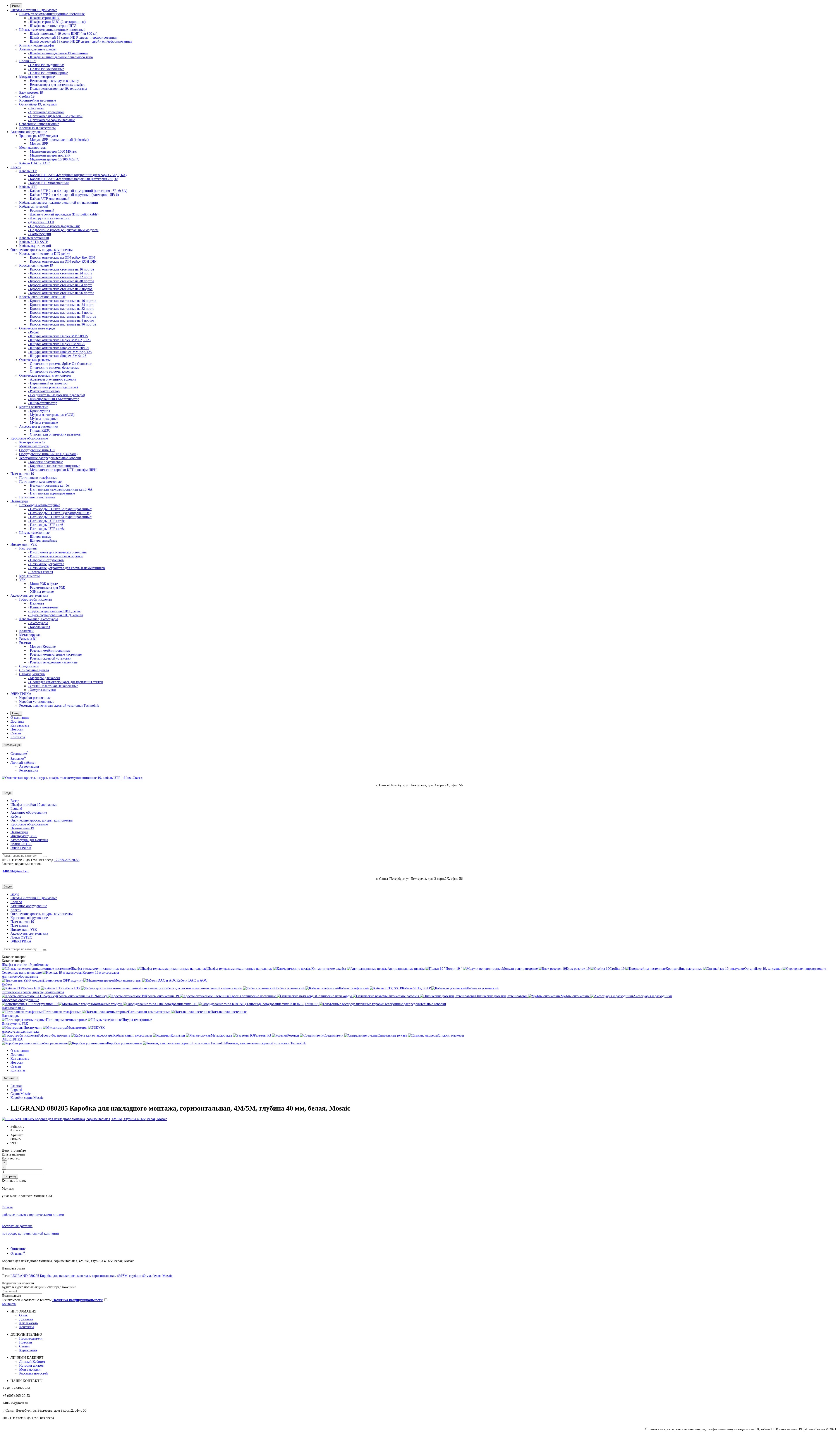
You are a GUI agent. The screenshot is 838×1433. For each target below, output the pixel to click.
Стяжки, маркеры (32, 674)
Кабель (15, 167)
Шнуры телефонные (34, 532)
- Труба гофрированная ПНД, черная (55, 615)
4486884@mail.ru (16, 871)
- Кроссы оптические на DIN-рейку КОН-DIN (62, 261)
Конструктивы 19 (32, 442)
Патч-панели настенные (37, 497)
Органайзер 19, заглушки (38, 104)
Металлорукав (30, 635)
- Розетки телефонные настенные (52, 662)
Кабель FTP (28, 171)
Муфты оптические (33, 407)
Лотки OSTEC (21, 844)
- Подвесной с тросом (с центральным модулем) (63, 230)
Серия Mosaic (20, 1093)
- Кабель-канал (39, 627)
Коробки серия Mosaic (26, 1097)
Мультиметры (29, 576)
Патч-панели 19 (22, 473)
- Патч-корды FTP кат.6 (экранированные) (59, 513)
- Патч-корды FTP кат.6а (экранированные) (60, 517)
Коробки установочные (36, 701)
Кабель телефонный (34, 238)
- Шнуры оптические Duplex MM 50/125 (58, 336)
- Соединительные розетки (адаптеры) (56, 395)
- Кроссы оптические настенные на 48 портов (62, 316)
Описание (18, 1248)
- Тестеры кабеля (40, 572)
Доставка (17, 721)
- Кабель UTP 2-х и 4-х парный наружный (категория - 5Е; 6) (73, 194)
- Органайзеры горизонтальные (51, 120)
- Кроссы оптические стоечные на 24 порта (60, 273)
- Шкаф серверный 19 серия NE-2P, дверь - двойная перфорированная (80, 41)
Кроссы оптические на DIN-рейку (44, 253)
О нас (23, 1315)
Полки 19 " (27, 61)
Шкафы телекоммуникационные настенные (52, 14)
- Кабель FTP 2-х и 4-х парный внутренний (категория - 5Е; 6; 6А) (77, 175)
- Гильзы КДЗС (39, 430)
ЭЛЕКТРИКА (20, 694)
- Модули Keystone (42, 646)
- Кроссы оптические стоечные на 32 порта (60, 277)
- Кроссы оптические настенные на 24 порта (61, 305)
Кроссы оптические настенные (42, 297)
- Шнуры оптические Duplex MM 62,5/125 (59, 340)
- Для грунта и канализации (48, 218)
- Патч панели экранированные (51, 493)
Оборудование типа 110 (37, 450)
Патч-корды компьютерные (39, 505)
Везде (14, 801)
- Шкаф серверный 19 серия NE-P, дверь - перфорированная (72, 37)
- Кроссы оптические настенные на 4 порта (60, 312)
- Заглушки (36, 108)
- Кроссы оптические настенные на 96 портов (62, 324)
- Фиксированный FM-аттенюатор (53, 399)
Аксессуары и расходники (38, 426)
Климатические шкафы (36, 45)
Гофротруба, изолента (35, 599)
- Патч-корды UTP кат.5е (46, 521)
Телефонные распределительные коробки (50, 458)
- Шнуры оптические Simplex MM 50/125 (58, 348)
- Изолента (36, 603)
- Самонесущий (39, 234)
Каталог (14, 961)
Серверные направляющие (39, 124)
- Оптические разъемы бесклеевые (53, 367)
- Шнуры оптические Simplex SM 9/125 (57, 356)
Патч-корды (19, 501)
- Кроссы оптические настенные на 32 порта (61, 308)
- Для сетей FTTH (41, 222)
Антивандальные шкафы (37, 49)
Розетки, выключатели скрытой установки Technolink (59, 705)
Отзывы (17, 1253)
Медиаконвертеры (32, 147)
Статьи (15, 733)
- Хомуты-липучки (42, 690)
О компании (19, 717)
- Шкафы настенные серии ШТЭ (52, 26)
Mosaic (167, 1276)
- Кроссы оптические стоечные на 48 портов (61, 281)
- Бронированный (41, 210)
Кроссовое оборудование (29, 438)
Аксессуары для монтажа (29, 595)
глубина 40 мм (140, 1276)
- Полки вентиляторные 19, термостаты (57, 88)
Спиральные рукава (34, 670)
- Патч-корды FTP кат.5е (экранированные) (60, 509)
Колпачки (26, 631)
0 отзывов (16, 1130)
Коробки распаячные (34, 697)
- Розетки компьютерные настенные (55, 654)
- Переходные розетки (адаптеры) (53, 387)
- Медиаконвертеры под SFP (49, 155)
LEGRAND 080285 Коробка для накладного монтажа (50, 1276)
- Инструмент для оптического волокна (57, 552)
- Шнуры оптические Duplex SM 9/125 (56, 344)
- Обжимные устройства (46, 564)
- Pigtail (33, 332)
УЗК (22, 580)
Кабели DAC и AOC (34, 163)
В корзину (10, 1176)
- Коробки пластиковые (45, 462)
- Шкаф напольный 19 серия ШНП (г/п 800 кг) (62, 33)
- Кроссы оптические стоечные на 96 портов (61, 293)
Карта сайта (28, 1350)
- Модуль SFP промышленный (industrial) (58, 139)
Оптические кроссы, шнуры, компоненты (41, 249)
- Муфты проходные (43, 418)
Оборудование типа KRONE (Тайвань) (48, 454)
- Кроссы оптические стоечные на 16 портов (61, 269)
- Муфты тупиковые (43, 422)
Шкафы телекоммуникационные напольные (52, 29)
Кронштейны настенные (37, 100)
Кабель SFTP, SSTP (33, 242)
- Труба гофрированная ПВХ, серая (54, 611)
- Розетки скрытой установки (50, 658)
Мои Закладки (30, 1369)
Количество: (11, 1158)
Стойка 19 (26, 96)
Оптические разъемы (35, 360)
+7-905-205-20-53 (66, 860)
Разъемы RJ (27, 639)
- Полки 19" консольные (46, 69)
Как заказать (19, 725)
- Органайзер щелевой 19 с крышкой (55, 116)
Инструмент (28, 548)
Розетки (25, 642)
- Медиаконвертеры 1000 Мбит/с (52, 151)
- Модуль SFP (38, 143)
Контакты (17, 737)
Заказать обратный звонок (21, 864)
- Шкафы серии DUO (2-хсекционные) (57, 22)
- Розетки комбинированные (49, 650)
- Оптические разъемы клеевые (51, 371)
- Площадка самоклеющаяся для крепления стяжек (65, 682)
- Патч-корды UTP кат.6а (46, 528)
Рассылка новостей (33, 1373)
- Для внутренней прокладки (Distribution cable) (63, 214)
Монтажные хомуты (34, 446)
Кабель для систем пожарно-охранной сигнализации (58, 202)
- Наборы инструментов (46, 560)
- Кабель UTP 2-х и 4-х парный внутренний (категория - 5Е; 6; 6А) (77, 191)
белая (157, 1276)
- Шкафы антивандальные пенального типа (60, 57)
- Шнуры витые (39, 536)
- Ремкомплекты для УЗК (46, 587)
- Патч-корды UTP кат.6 (45, 525)
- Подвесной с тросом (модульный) (54, 226)
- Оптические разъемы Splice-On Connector (59, 363)
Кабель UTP (28, 187)
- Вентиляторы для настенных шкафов (56, 84)
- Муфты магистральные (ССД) (51, 415)
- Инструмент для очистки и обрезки (55, 556)
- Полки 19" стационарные (48, 73)
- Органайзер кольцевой (46, 112)
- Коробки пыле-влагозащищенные (54, 466)
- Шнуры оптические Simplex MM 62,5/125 (60, 352)
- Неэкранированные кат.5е (48, 485)
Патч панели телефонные (38, 477)
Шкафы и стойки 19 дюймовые (33, 10)
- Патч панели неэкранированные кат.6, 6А (60, 489)
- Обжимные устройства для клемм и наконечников (66, 568)
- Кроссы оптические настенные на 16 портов (62, 301)
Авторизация (29, 766)
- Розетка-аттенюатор (44, 391)
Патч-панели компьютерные (40, 481)
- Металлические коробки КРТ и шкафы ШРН (62, 470)
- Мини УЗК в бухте (43, 584)
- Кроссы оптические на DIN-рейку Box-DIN (61, 257)
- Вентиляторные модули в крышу (53, 81)
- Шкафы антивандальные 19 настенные (58, 53)
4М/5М (122, 1276)
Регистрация (28, 770)
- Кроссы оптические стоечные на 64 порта (60, 285)
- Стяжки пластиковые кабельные (53, 686)
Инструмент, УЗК (23, 544)
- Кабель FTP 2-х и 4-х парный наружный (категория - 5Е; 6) (73, 179)
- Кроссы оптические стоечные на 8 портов (60, 289)
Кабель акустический (35, 246)
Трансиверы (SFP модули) (38, 136)
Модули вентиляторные (37, 77)
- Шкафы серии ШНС (44, 18)
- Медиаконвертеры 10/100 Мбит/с (53, 159)
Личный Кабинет (32, 1361)
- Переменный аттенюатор (47, 383)
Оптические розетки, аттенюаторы (45, 375)
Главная (16, 1086)
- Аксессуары (38, 623)
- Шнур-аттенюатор (42, 403)
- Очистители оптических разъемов (54, 434)
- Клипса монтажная (43, 607)
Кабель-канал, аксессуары (38, 619)
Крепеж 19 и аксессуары (37, 128)
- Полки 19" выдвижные (46, 65)
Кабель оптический (33, 206)
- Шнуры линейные (42, 540)
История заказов (31, 1365)
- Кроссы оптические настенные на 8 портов (61, 320)
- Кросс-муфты (39, 411)
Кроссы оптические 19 (36, 265)
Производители (31, 1338)
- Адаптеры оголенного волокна (52, 379)
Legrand (16, 808)
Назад (16, 5)
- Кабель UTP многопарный (48, 198)
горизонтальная (103, 1276)
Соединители (29, 666)
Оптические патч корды (37, 328)
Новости (16, 729)
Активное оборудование (28, 132)
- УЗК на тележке (41, 591)
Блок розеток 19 (31, 92)
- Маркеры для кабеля (44, 678)
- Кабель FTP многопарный (48, 183)
